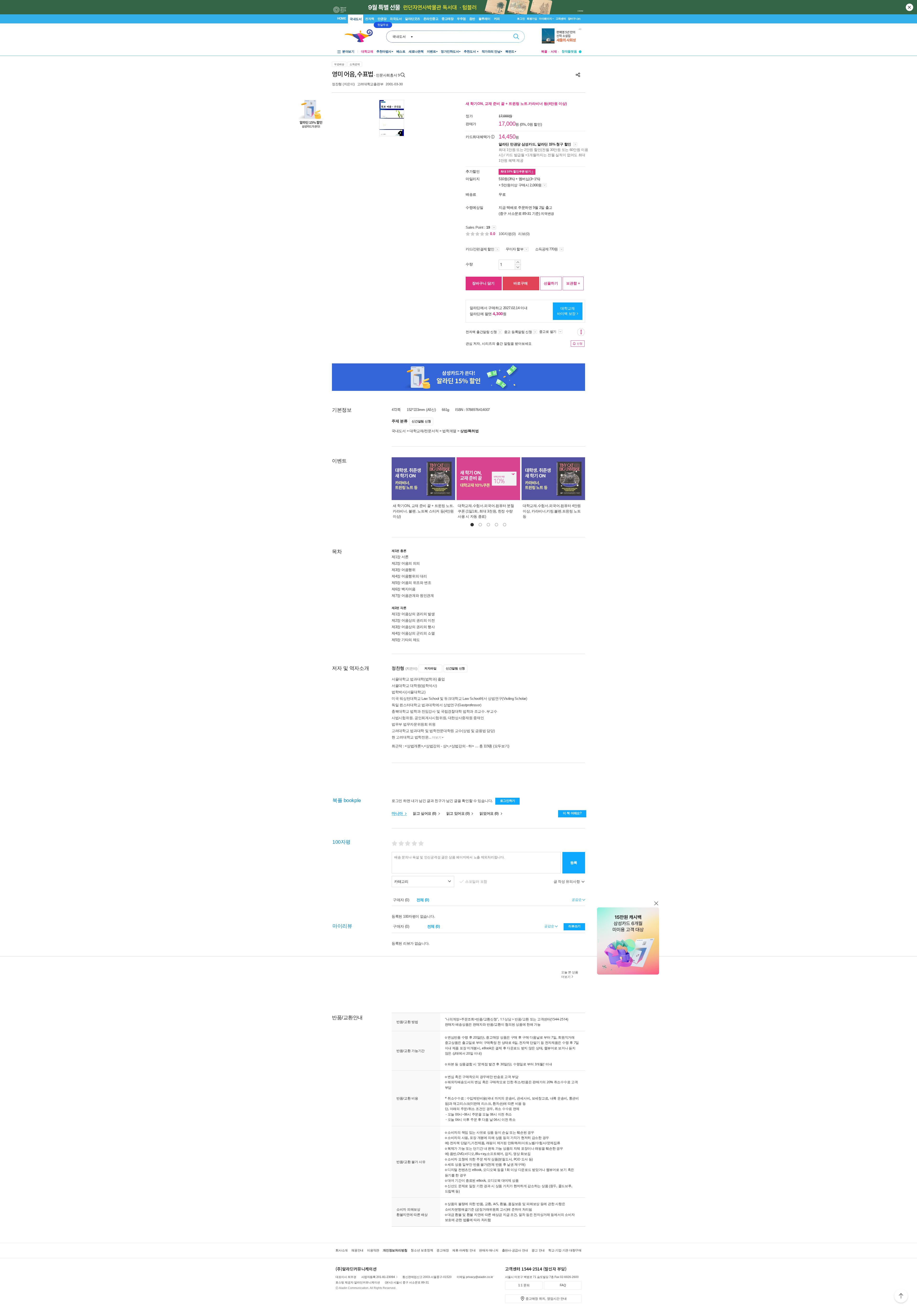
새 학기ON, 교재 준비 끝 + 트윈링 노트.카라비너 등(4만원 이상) (516, 104)
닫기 (910, 7)
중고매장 (447, 19)
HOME (341, 18)
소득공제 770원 (547, 249)
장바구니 (574, 18)
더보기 (436, 737)
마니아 (398, 813)
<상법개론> (414, 746)
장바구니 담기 (483, 283)
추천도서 (470, 51)
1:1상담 (505, 1019)
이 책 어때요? (572, 813)
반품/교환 (522, 1019)
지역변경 (547, 214)
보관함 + (573, 283)
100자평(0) (507, 234)
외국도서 (396, 19)
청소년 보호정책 (422, 1250)
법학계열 (449, 431)
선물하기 (551, 283)
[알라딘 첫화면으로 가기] (361, 36)
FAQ (563, 1285)
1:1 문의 (524, 1285)
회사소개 (342, 1250)
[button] (472, 524)
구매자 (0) (401, 900)
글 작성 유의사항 (567, 881)
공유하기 (578, 75)
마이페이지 (545, 18)
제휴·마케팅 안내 (463, 1250)
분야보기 (348, 51)
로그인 (521, 18)
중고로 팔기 (548, 332)
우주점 (461, 19)
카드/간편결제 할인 (480, 249)
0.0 (493, 234)
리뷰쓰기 (574, 926)
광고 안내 (538, 1250)
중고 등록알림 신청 (518, 332)
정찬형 (337, 84)
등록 (573, 863)
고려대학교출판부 (370, 84)
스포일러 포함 (476, 881)
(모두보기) (501, 746)
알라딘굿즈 (412, 19)
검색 (516, 36)
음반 (472, 19)
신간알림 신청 (421, 421)
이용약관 (373, 1250)
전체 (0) (422, 900)
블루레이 (484, 19)
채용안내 (357, 1250)
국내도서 (356, 19)
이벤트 (431, 51)
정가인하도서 (450, 51)
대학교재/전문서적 (424, 431)
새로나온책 (416, 51)
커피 (497, 19)
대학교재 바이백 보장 (566, 311)
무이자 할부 (514, 249)
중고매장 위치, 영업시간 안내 (546, 1298)
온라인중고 (430, 19)
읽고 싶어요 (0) (425, 813)
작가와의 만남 (491, 51)
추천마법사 (383, 51)
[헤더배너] (561, 36)
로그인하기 (507, 801)
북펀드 (509, 51)
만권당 (382, 19)
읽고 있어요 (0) (458, 813)
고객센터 (561, 18)
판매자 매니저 (488, 1250)
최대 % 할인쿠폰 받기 (516, 171)
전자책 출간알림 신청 (481, 332)
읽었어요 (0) (489, 813)
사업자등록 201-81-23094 (378, 1277)
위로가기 (901, 1296)
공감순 (549, 926)
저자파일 (430, 668)
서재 (554, 51)
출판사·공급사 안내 (515, 1250)
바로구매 (520, 283)
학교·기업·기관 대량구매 (564, 1250)
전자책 (369, 19)
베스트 (400, 51)
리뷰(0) (524, 234)
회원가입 (532, 18)
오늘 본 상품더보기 (569, 974)
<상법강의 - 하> (461, 746)
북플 (544, 51)
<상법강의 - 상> (436, 746)
